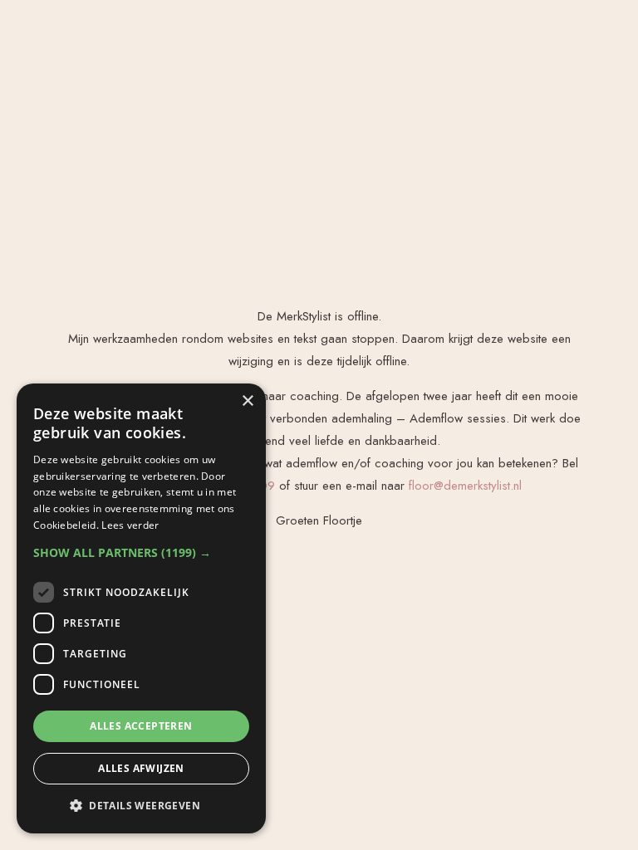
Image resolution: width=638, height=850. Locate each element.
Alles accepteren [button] (141, 726)
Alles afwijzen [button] (141, 768)
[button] (141, 552)
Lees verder (130, 525)
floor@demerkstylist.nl (465, 485)
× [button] (247, 401)
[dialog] (141, 608)
